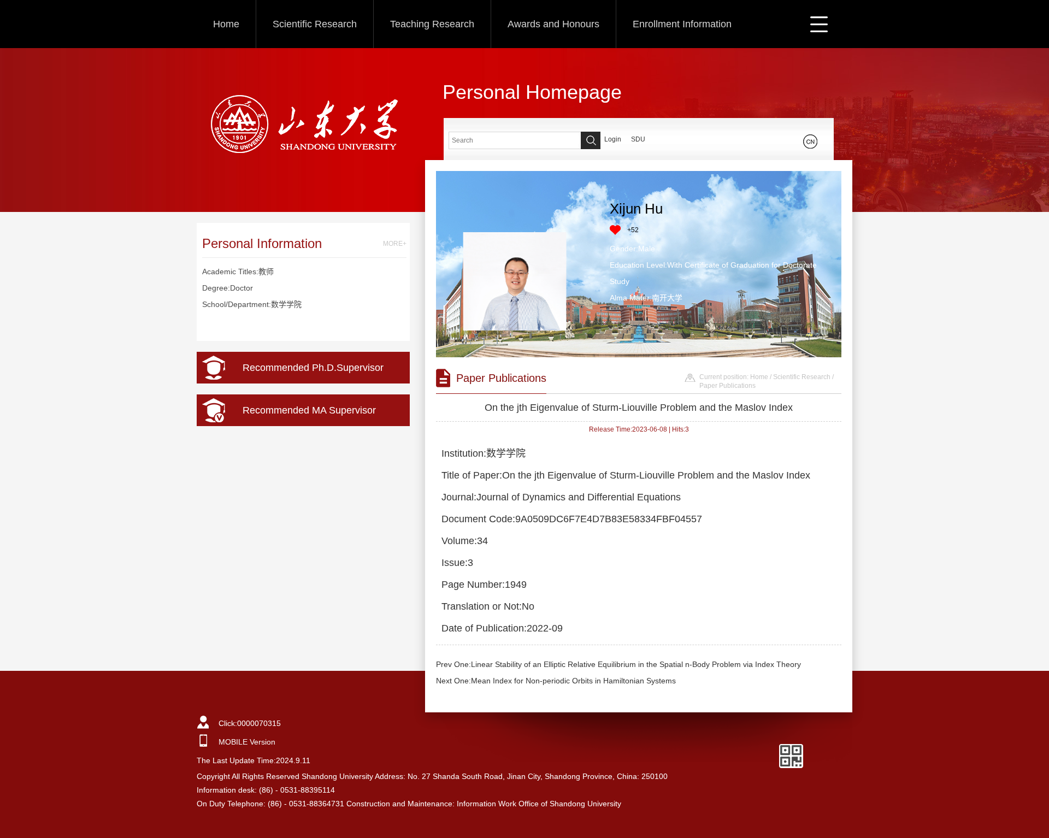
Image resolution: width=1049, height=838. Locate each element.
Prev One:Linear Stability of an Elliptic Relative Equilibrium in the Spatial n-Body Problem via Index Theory (618, 664)
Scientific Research (315, 24)
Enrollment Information (682, 24)
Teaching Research (432, 24)
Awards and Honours (553, 24)
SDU (638, 139)
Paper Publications (727, 386)
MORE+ (394, 243)
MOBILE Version (247, 741)
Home (226, 24)
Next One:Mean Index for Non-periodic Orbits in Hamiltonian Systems (556, 680)
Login (612, 139)
